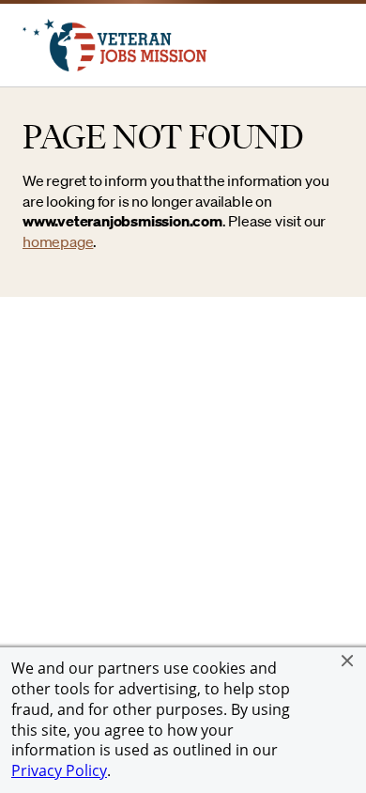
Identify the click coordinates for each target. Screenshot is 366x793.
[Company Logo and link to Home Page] (114, 65)
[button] (347, 660)
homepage (58, 241)
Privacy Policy (59, 770)
